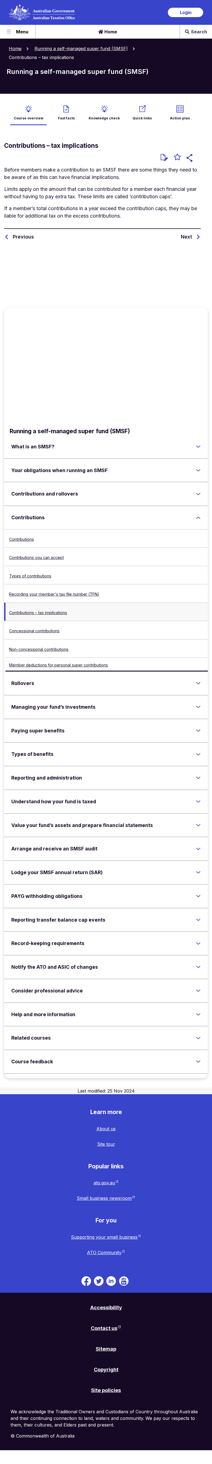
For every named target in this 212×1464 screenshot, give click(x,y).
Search (199, 31)
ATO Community (104, 1252)
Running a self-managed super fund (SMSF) (81, 48)
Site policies (106, 1390)
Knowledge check (104, 118)
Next (186, 237)
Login (186, 12)
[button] (190, 159)
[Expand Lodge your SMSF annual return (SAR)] (198, 872)
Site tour (106, 1144)
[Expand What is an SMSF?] (198, 446)
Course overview (28, 118)
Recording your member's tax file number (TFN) (54, 594)
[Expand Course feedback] (198, 1061)
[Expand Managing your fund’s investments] (198, 707)
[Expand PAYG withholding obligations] (198, 896)
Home (110, 31)
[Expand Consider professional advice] (198, 990)
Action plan (180, 118)
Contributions (21, 539)
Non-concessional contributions (38, 649)
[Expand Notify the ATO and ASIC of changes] (198, 967)
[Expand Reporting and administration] (198, 777)
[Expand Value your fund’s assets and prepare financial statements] (198, 825)
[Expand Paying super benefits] (198, 730)
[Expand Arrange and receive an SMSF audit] (198, 848)
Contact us (104, 1328)
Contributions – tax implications (38, 612)
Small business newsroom (104, 1198)
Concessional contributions (34, 630)
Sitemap (106, 1349)
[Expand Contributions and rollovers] (198, 493)
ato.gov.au (104, 1182)
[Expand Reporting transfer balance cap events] (198, 919)
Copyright (106, 1369)
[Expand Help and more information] (198, 1014)
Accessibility (106, 1307)
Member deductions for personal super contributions (58, 665)
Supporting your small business (104, 1237)
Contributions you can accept (36, 557)
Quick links (142, 118)
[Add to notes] (164, 157)
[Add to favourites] (177, 157)
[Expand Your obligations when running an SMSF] (198, 470)
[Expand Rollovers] (198, 683)
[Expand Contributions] (198, 517)
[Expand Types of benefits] (198, 754)
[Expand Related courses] (198, 1037)
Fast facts (66, 118)
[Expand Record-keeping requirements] (198, 943)
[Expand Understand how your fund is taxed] (198, 801)
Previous (23, 237)
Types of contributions (30, 576)
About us (106, 1128)
